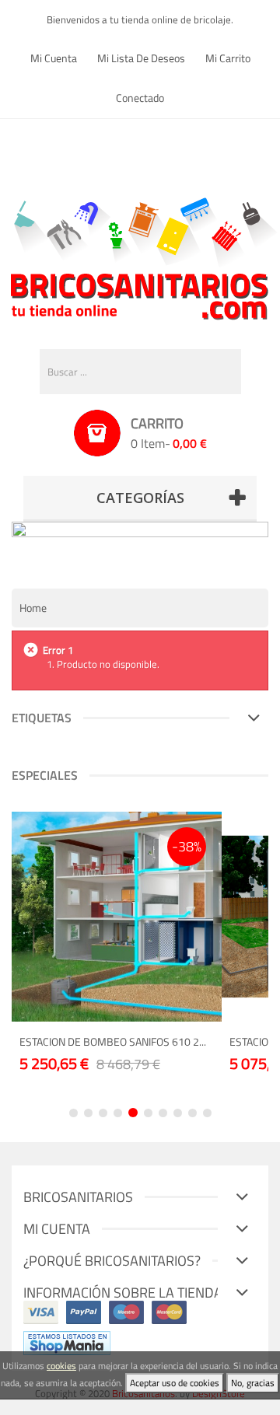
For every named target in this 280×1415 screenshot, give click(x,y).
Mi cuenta (53, 58)
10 (207, 1113)
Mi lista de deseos (141, 58)
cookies (61, 1365)
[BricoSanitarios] (140, 255)
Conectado (140, 97)
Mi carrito (227, 58)
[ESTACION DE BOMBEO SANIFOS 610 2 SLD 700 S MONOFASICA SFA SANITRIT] (117, 917)
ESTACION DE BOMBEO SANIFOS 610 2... (112, 1041)
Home (33, 607)
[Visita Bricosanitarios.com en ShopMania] (66, 1342)
